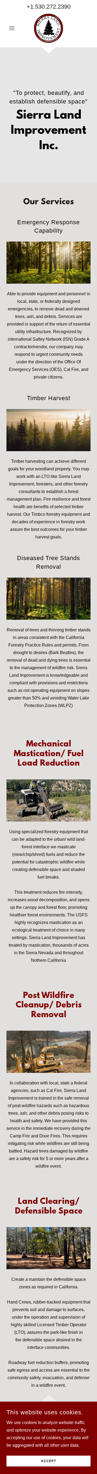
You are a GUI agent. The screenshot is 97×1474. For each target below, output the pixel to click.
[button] (12, 28)
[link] (48, 28)
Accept (48, 1461)
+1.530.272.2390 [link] (49, 6)
